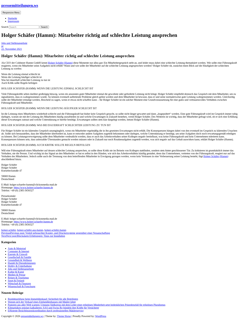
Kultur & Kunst (16, 271)
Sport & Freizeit (16, 280)
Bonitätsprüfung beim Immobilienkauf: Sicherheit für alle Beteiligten (43, 299)
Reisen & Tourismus (18, 277)
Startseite (12, 18)
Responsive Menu (11, 12)
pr (2, 46)
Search (5, 27)
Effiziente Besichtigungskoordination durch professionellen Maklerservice (46, 310)
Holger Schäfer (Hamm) (60, 62)
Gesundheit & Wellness (20, 260)
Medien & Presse (16, 274)
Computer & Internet (18, 251)
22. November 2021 (11, 49)
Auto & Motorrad (17, 248)
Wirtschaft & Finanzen (19, 283)
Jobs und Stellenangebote (14, 43)
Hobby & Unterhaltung (20, 266)
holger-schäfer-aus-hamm (30, 230)
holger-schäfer (8, 230)
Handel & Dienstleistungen (22, 263)
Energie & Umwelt (17, 254)
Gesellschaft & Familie (19, 257)
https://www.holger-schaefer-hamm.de (33, 187)
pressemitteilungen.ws (19, 5)
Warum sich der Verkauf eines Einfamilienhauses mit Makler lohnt (42, 301)
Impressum (13, 21)
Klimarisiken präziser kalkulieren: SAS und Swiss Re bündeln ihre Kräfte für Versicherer (53, 307)
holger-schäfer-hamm (55, 230)
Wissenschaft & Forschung (21, 286)
